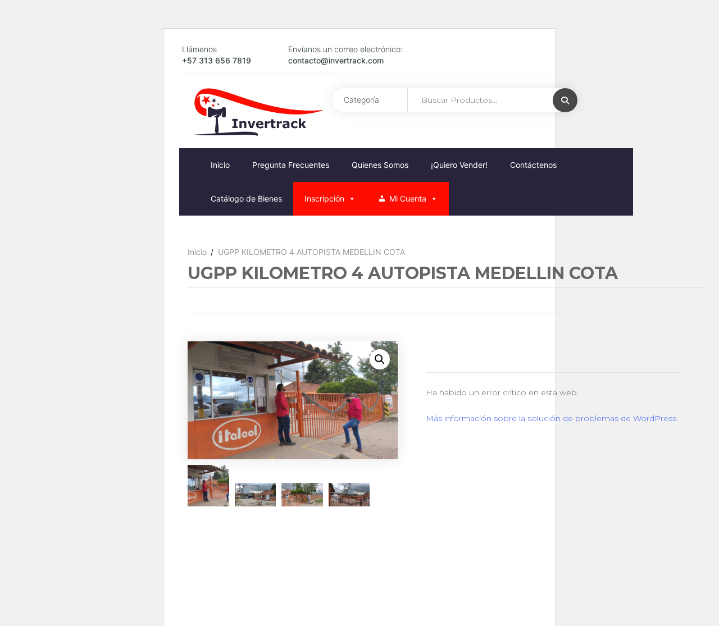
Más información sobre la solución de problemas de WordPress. (552, 418)
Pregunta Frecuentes (290, 165)
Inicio (220, 165)
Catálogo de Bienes (246, 198)
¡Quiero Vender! (459, 165)
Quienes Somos (380, 165)
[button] (380, 359)
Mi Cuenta (407, 198)
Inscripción (324, 198)
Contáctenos (533, 165)
